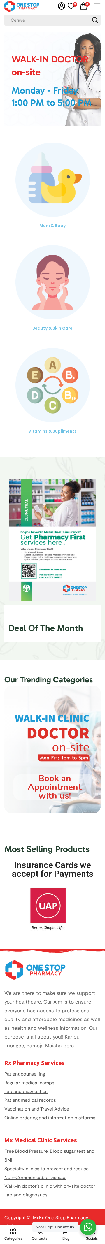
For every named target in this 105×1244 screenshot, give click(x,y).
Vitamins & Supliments (52, 431)
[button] (61, 6)
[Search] (95, 20)
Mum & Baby (52, 226)
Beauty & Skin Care (52, 328)
